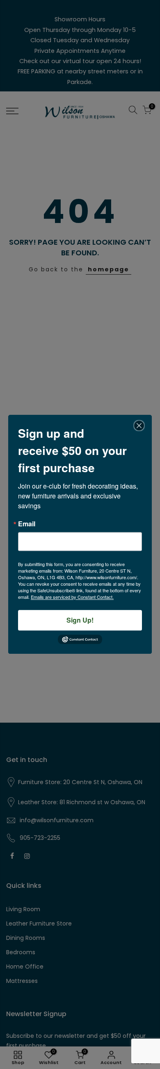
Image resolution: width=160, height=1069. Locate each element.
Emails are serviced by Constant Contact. (72, 597)
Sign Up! (80, 620)
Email (26, 524)
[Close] (139, 425)
